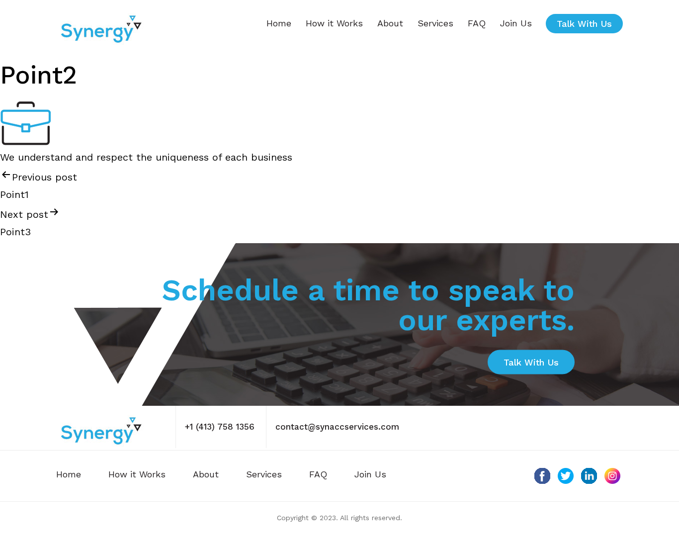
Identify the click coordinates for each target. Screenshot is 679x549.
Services (435, 23)
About (390, 23)
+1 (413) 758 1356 (220, 427)
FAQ (477, 23)
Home (278, 23)
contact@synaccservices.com (337, 427)
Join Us (516, 23)
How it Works (334, 23)
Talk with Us (584, 23)
